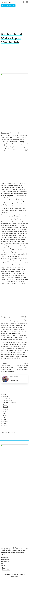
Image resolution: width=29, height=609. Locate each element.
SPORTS (5, 421)
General (5, 407)
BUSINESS (6, 396)
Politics (5, 417)
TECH (4, 423)
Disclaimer (5, 562)
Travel (5, 425)
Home (4, 411)
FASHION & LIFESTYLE (8, 5)
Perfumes (5, 566)
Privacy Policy (6, 570)
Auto (4, 394)
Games (5, 405)
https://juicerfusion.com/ (8, 432)
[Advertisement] (14, 20)
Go (26, 150)
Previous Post (4, 363)
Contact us (5, 560)
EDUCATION (6, 399)
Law (4, 413)
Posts (3, 568)
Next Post (26, 363)
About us (5, 557)
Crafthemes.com (14, 576)
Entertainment (7, 401)
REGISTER (6, 419)
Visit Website (14, 381)
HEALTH (5, 409)
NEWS (4, 415)
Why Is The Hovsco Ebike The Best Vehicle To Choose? (22, 367)
